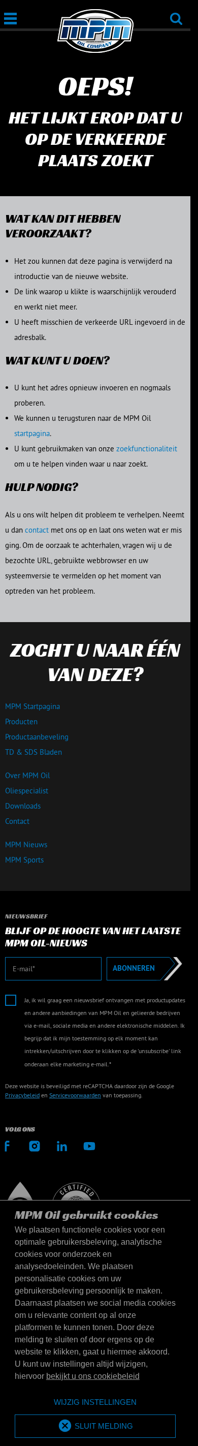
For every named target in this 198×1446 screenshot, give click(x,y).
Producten (21, 721)
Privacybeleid (22, 1095)
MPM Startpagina (32, 706)
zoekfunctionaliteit (146, 448)
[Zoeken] (176, 12)
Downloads (23, 806)
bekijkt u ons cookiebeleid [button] (93, 1376)
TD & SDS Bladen (33, 752)
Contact (17, 821)
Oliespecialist (26, 790)
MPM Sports (24, 860)
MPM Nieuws (26, 844)
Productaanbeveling (37, 737)
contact (37, 530)
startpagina (32, 433)
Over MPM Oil (27, 775)
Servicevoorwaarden (75, 1095)
